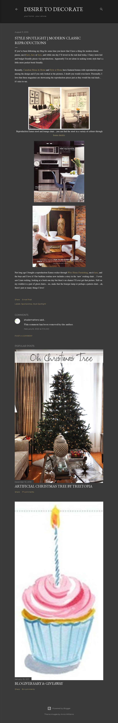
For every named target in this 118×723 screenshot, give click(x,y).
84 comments (28, 689)
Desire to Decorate (53, 9)
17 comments (28, 492)
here (28, 54)
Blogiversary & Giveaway (39, 683)
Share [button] (17, 299)
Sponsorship (26, 304)
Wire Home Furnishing (78, 272)
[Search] (101, 9)
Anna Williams (67, 714)
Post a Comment (23, 336)
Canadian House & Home (34, 69)
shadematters (31, 319)
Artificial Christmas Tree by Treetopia (53, 486)
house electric (59, 135)
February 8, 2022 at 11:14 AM (36, 329)
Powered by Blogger (61, 708)
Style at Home (56, 69)
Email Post (27, 299)
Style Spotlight (39, 304)
